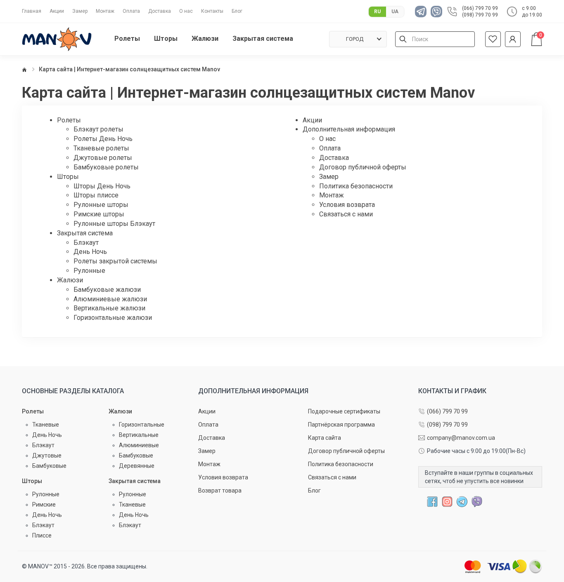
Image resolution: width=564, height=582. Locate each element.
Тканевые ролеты (101, 148)
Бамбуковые (49, 465)
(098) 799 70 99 (480, 15)
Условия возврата (347, 205)
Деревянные (136, 465)
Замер (80, 11)
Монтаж (105, 11)
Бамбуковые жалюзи (107, 289)
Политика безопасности (356, 186)
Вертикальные (139, 435)
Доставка (159, 11)
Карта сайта (324, 437)
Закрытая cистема (85, 233)
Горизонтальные (141, 424)
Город (354, 39)
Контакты (212, 11)
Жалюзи (70, 280)
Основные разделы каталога (73, 391)
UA (394, 11)
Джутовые (47, 455)
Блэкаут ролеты (98, 129)
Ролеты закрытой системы (115, 261)
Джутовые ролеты (102, 158)
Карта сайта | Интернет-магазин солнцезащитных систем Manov (129, 69)
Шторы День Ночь (101, 186)
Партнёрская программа (341, 424)
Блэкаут (86, 242)
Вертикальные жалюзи (109, 308)
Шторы (68, 177)
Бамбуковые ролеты (106, 167)
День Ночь (90, 252)
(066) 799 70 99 (480, 8)
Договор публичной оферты (362, 167)
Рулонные (89, 271)
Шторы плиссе (95, 195)
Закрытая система (135, 481)
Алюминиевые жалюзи (110, 299)
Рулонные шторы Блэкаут (114, 224)
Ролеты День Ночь (103, 139)
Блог (237, 11)
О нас (186, 11)
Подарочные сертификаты (344, 411)
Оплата (131, 11)
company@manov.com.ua (461, 437)
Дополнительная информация (253, 391)
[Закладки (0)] (493, 39)
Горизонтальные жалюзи (112, 318)
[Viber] (438, 11)
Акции (57, 11)
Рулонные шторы (100, 205)
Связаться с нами (346, 214)
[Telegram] (423, 11)
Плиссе (42, 535)
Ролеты (69, 120)
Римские (44, 504)
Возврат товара (220, 490)
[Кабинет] (513, 39)
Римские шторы (98, 214)
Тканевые (45, 424)
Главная (31, 11)
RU (377, 11)
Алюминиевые (139, 445)
